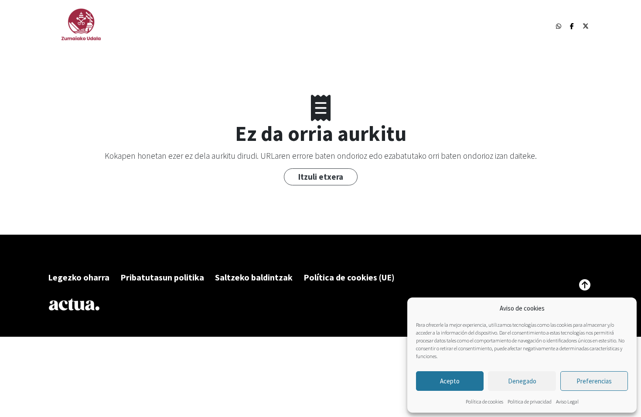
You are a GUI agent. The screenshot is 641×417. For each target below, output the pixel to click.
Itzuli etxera (320, 176)
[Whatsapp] (558, 26)
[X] (586, 26)
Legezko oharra (78, 277)
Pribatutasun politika (162, 277)
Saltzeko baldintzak (254, 277)
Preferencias (594, 381)
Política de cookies (484, 401)
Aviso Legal (567, 401)
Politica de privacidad (530, 401)
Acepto (450, 381)
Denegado (522, 381)
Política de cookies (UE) (349, 277)
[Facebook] (572, 26)
